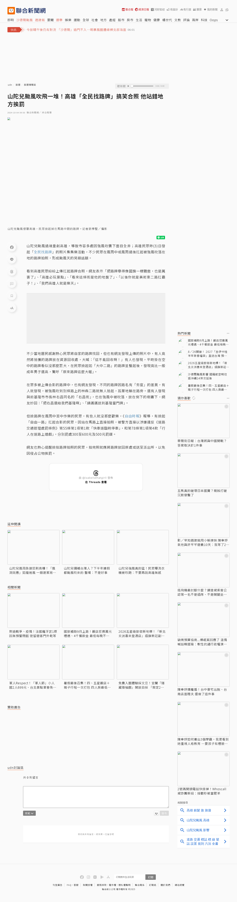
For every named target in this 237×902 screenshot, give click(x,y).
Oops (214, 20)
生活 (139, 20)
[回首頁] (31, 10)
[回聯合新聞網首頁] (11, 10)
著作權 (112, 885)
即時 (10, 20)
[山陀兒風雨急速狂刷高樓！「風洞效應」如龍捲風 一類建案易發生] (33, 547)
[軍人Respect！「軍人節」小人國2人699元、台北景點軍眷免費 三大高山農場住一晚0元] (33, 662)
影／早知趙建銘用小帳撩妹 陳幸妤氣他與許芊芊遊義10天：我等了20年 (202, 542)
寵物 (148, 20)
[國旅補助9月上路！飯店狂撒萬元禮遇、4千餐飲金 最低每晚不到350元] (88, 610)
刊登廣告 (57, 885)
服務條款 (102, 885)
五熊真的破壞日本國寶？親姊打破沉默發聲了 (202, 492)
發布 (164, 813)
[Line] (11, 259)
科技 (204, 20)
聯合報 (129, 9)
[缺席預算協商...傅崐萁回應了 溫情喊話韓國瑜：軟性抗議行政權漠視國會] (203, 619)
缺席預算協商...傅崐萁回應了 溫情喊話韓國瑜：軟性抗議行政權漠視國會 (202, 642)
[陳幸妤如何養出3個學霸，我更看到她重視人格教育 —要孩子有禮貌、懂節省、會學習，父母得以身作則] (203, 719)
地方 (103, 20)
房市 (130, 20)
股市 (121, 20)
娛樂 (68, 20)
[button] (221, 9)
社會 (94, 20)
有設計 (174, 9)
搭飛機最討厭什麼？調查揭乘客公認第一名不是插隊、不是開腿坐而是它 (202, 592)
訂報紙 (152, 885)
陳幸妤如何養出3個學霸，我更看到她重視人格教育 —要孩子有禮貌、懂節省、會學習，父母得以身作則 (203, 741)
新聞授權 (88, 885)
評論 (186, 20)
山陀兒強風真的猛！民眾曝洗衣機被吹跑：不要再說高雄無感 (141, 570)
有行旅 (187, 9)
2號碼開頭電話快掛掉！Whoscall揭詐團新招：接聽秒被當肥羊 (201, 791)
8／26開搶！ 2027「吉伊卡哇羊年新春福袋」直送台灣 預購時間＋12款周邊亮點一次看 (207, 354)
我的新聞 (212, 9)
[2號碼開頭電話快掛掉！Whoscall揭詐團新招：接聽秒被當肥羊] (203, 768)
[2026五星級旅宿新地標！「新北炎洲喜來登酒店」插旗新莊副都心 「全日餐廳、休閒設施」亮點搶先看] (143, 610)
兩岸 (195, 20)
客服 (76, 885)
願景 (199, 9)
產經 (112, 20)
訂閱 (150, 877)
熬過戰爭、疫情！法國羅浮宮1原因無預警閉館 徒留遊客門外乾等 (33, 633)
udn (10, 85)
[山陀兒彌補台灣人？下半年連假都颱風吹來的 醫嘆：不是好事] (88, 547)
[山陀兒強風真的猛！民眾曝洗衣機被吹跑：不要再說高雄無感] (143, 547)
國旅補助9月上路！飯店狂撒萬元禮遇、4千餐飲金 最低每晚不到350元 (88, 633)
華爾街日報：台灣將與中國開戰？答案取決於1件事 (202, 443)
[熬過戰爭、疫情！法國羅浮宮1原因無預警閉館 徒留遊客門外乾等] (33, 610)
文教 (177, 20)
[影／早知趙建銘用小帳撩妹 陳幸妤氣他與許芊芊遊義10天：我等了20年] (203, 520)
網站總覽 (179, 885)
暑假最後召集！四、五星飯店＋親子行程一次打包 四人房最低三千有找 (87, 685)
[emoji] (156, 813)
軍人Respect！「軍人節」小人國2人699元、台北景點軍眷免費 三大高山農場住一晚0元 (33, 685)
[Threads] (11, 271)
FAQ (69, 885)
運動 (77, 20)
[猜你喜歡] (228, 398)
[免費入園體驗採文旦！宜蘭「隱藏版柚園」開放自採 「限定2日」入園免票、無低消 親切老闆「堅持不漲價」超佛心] (143, 662)
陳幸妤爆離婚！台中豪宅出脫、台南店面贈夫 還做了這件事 (202, 691)
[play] (128, 86)
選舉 (59, 20)
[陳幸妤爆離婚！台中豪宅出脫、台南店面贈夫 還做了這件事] (203, 669)
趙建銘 (40, 20)
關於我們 (165, 885)
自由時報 (132, 415)
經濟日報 (144, 9)
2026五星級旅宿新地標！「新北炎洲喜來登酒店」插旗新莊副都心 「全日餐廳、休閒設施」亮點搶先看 (142, 633)
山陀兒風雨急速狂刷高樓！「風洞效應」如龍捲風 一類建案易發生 (32, 570)
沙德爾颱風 (24, 20)
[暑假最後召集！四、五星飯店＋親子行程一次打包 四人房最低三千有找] (88, 662)
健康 (156, 20)
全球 (86, 20)
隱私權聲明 (124, 885)
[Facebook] (11, 247)
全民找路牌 (43, 251)
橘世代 (167, 20)
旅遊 (18, 85)
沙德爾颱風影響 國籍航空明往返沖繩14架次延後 (207, 376)
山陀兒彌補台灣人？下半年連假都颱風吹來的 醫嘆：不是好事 (87, 570)
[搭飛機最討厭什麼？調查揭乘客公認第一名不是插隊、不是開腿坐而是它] (203, 570)
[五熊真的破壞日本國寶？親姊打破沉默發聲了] (203, 470)
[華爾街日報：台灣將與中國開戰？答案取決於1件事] (203, 420)
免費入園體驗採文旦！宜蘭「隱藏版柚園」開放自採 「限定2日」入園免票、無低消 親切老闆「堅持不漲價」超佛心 (142, 685)
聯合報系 (140, 885)
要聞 (50, 20)
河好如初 (159, 9)
